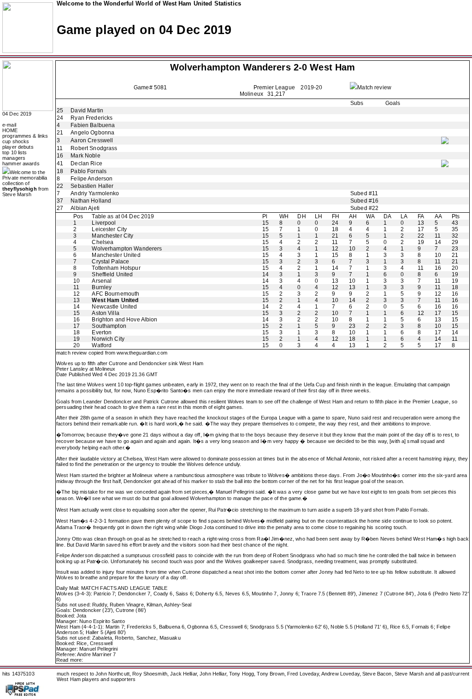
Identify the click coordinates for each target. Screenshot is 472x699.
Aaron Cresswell (92, 140)
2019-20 (311, 87)
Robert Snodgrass (94, 148)
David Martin (87, 110)
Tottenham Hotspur (116, 268)
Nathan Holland (91, 201)
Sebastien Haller (92, 186)
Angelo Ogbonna (92, 132)
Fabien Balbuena (93, 125)
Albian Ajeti (85, 208)
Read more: (69, 660)
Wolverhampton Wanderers (230, 67)
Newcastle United (114, 306)
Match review (374, 87)
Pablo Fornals (88, 171)
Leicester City (109, 229)
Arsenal (102, 281)
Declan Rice (86, 163)
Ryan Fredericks (91, 118)
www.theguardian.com (142, 352)
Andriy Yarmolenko (95, 193)
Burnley (102, 287)
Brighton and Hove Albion (124, 319)
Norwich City (108, 339)
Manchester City (112, 236)
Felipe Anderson (91, 178)
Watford (102, 345)
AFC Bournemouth (115, 294)
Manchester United (116, 255)
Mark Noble (85, 155)
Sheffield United (112, 274)
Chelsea (102, 242)
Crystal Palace (110, 261)
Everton (102, 332)
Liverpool (104, 223)
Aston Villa (105, 313)
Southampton (109, 326)
